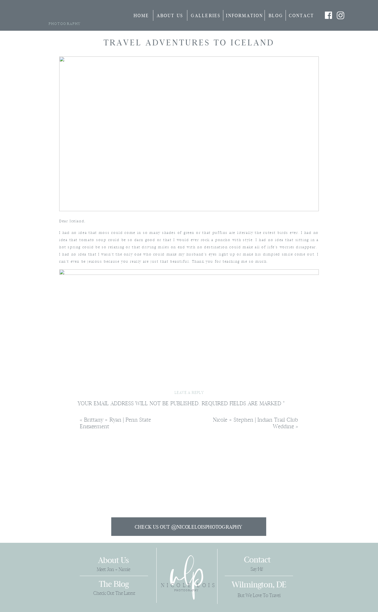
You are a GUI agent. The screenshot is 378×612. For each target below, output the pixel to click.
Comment (93, 415)
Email (87, 503)
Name (86, 483)
